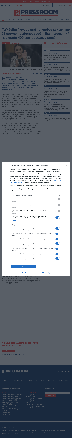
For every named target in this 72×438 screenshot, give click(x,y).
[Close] (66, 165)
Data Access (36, 273)
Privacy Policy (46, 273)
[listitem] (36, 195)
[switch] (57, 199)
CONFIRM (23, 266)
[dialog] (36, 219)
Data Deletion (26, 273)
